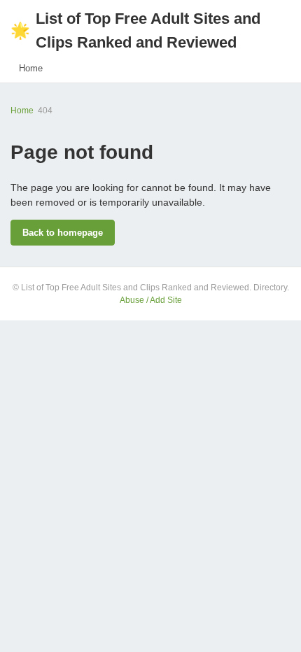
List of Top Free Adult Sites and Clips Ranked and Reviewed (135, 30)
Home (31, 68)
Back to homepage (62, 232)
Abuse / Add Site (151, 300)
